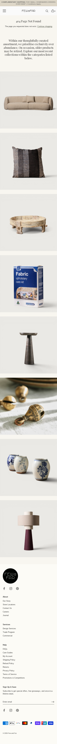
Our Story (7, 601)
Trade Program (9, 632)
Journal (6, 615)
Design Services (9, 628)
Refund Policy (8, 663)
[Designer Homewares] (28, 283)
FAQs (5, 649)
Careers (6, 612)
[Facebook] (4, 588)
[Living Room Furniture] (28, 345)
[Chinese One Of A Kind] (28, 467)
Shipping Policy (9, 660)
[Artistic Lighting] (28, 528)
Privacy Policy (8, 671)
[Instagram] (10, 588)
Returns (6, 667)
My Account (7, 656)
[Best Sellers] (28, 100)
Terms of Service (9, 674)
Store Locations (9, 605)
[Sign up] (52, 701)
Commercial (7, 636)
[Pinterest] (17, 588)
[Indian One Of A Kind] (28, 406)
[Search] (47, 12)
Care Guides (8, 653)
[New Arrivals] (28, 161)
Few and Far (12, 733)
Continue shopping (44, 26)
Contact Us (7, 608)
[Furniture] (28, 222)
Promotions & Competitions (14, 678)
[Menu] (4, 11)
